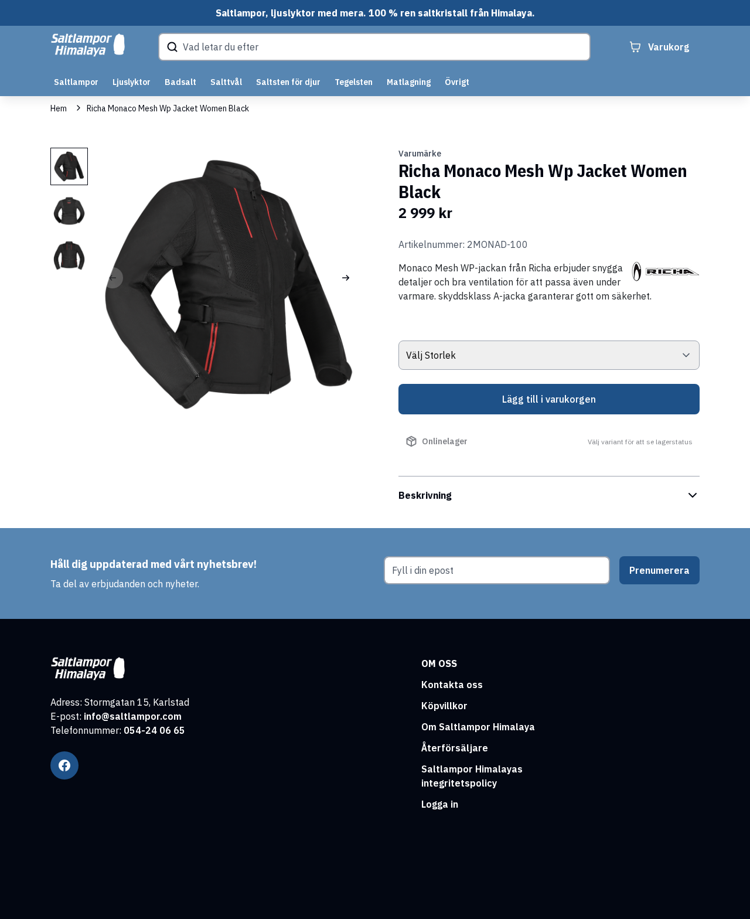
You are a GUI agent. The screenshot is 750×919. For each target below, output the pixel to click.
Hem (58, 108)
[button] (345, 277)
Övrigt (457, 82)
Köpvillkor (444, 706)
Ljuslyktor (131, 82)
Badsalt (180, 82)
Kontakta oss (452, 684)
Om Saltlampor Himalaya (478, 727)
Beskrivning (425, 495)
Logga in (439, 804)
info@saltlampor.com (133, 716)
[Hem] (87, 45)
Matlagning (409, 82)
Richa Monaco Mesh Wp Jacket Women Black (168, 108)
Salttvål (226, 82)
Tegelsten (354, 82)
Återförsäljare (454, 748)
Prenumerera (659, 570)
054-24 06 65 (154, 730)
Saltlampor (76, 82)
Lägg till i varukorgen (549, 399)
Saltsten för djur (288, 82)
